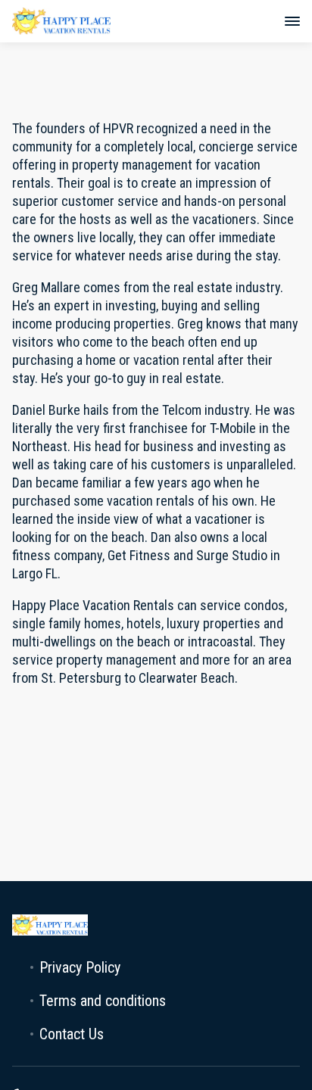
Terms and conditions (102, 1000)
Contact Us (71, 1034)
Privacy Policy (79, 967)
